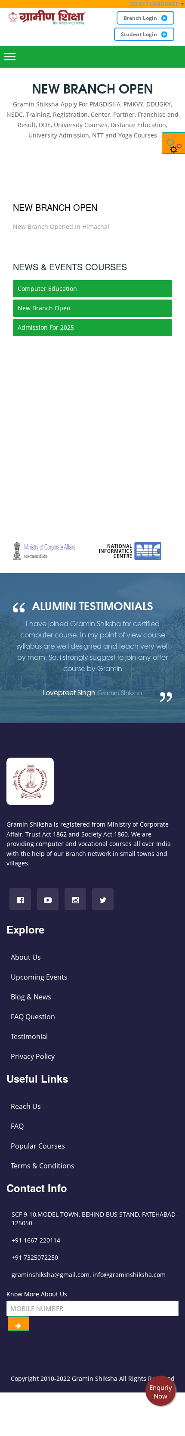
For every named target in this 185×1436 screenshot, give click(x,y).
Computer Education (47, 288)
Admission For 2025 (46, 327)
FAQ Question (33, 1016)
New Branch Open (55, 207)
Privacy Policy (33, 1056)
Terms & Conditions (42, 1166)
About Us (26, 957)
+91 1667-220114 (36, 1240)
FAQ (17, 1126)
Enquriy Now (160, 1391)
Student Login (139, 34)
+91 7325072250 (35, 1257)
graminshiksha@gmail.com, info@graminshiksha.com (89, 1275)
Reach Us (26, 1106)
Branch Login (140, 18)
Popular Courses (38, 1146)
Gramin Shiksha (94, 1378)
